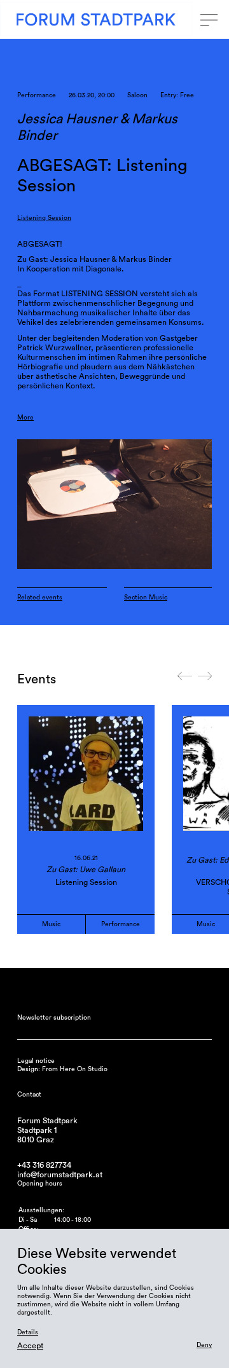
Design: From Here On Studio (62, 1069)
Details (27, 1332)
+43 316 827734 (44, 1165)
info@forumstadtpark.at (59, 1175)
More (25, 417)
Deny (204, 1345)
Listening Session (44, 218)
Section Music (145, 597)
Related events (39, 597)
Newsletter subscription (54, 1018)
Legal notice (36, 1061)
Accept (30, 1346)
